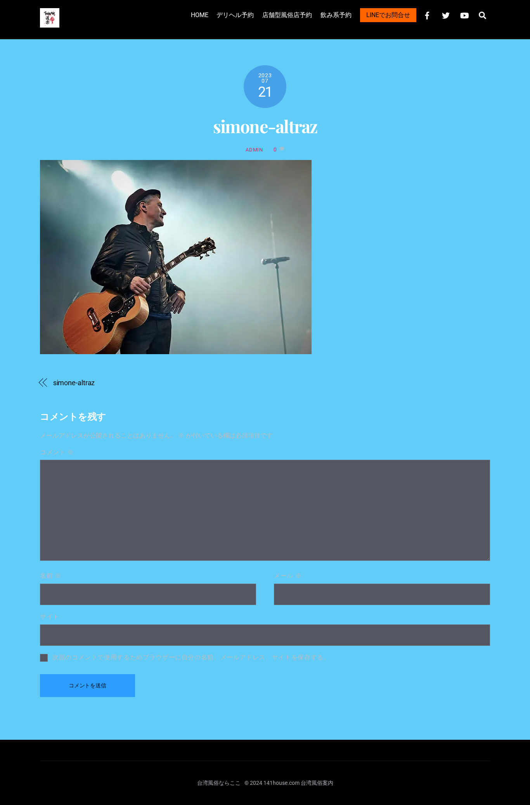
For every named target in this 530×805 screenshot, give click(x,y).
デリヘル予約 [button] (235, 15)
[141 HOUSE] (49, 23)
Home (199, 15)
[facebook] (427, 14)
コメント (57, 452)
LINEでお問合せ (388, 15)
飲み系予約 (336, 15)
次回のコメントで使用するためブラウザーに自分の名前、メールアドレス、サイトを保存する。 (191, 657)
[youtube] (464, 14)
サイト (49, 616)
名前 (50, 575)
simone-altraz (265, 126)
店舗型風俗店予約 (287, 15)
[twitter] (446, 14)
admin (254, 150)
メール (287, 575)
